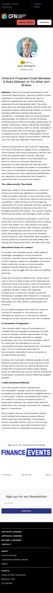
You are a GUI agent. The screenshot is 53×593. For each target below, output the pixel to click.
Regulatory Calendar (13, 575)
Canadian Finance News (14, 559)
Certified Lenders (11, 532)
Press (4, 564)
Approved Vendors (11, 536)
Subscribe (44, 22)
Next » (48, 475)
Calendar (6, 583)
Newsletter (8, 579)
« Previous (6, 475)
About (4, 551)
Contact (6, 544)
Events (5, 571)
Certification (9, 555)
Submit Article (26, 22)
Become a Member (11, 540)
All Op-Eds (26, 475)
